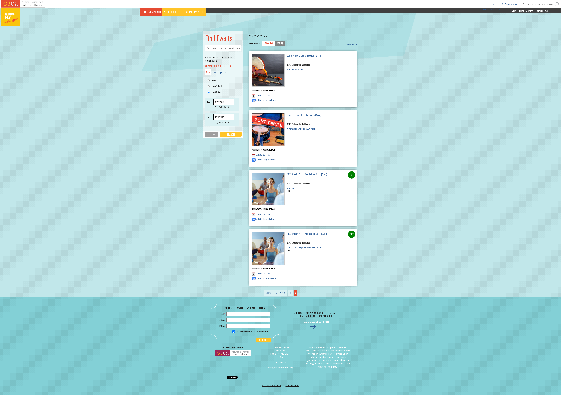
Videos (513, 10)
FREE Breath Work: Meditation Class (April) (307, 174)
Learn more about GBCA (316, 322)
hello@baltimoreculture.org (280, 367)
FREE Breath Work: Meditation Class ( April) (307, 233)
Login (494, 4)
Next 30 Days (216, 91)
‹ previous (280, 293)
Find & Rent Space (526, 10)
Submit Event (193, 12)
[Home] (10, 22)
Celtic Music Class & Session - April (304, 55)
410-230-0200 (280, 362)
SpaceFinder (542, 10)
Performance (292, 128)
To (208, 117)
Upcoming (268, 43)
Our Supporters (292, 385)
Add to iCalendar (263, 95)
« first (269, 293)
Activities (290, 69)
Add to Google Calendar (266, 100)
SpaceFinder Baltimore (492, 9)
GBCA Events (300, 69)
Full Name (221, 319)
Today (213, 80)
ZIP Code (221, 325)
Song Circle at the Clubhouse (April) (304, 115)
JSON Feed (352, 44)
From (209, 102)
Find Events (149, 12)
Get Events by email (510, 4)
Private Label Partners (271, 385)
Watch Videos (170, 12)
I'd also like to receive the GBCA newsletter (252, 331)
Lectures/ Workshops (295, 247)
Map (278, 43)
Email (222, 313)
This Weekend (216, 85)
